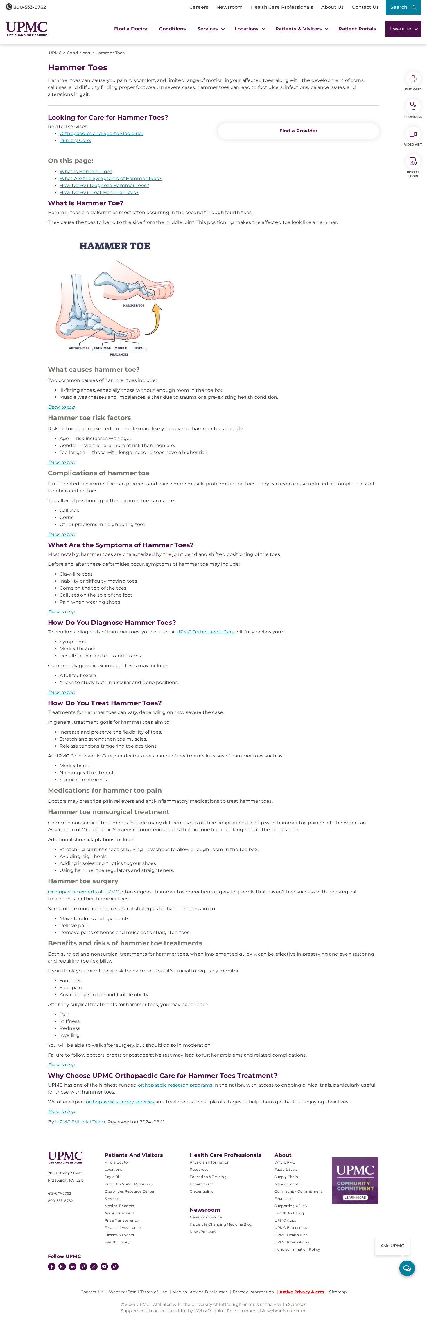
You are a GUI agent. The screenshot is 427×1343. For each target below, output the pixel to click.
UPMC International (292, 1242)
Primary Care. (75, 140)
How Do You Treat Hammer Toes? (99, 192)
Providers (413, 117)
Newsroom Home (206, 1217)
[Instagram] (62, 1267)
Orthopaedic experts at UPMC (83, 892)
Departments (202, 1184)
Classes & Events (119, 1235)
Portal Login (413, 174)
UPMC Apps (285, 1220)
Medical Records (119, 1206)
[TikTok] (115, 1266)
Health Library (117, 1242)
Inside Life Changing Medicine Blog (221, 1224)
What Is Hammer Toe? (86, 171)
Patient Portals (357, 29)
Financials (283, 1198)
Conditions (172, 29)
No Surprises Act (119, 1213)
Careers (198, 7)
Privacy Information (253, 1291)
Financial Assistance (123, 1227)
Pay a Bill (113, 1177)
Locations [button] (247, 29)
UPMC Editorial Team (80, 1122)
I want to (401, 29)
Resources (199, 1169)
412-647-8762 (59, 1193)
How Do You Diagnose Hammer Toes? (104, 185)
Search (398, 7)
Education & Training (208, 1177)
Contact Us (365, 7)
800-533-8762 (29, 7)
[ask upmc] (407, 1268)
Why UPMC (284, 1162)
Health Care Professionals (282, 7)
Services (112, 1198)
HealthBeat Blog (289, 1213)
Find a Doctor (131, 29)
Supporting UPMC (290, 1206)
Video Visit (413, 144)
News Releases (203, 1231)
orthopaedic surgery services (120, 1102)
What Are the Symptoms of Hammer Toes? (111, 178)
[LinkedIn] (72, 1267)
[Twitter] (94, 1266)
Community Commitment (298, 1191)
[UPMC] (26, 29)
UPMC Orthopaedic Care (205, 632)
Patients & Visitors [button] (299, 29)
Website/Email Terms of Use (138, 1291)
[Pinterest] (83, 1267)
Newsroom (229, 7)
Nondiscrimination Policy (297, 1249)
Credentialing (202, 1191)
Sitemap (338, 1291)
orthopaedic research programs (175, 1085)
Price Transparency (122, 1220)
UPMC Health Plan (291, 1235)
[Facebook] (51, 1267)
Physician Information (209, 1162)
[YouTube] (104, 1267)
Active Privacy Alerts (301, 1291)
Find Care (413, 89)
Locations (113, 1169)
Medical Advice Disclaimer (200, 1291)
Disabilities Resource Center (130, 1191)
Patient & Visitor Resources (129, 1184)
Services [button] (208, 29)
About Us (332, 7)
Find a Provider (298, 131)
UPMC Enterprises (290, 1227)
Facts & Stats (285, 1169)
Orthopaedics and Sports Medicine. (101, 133)
